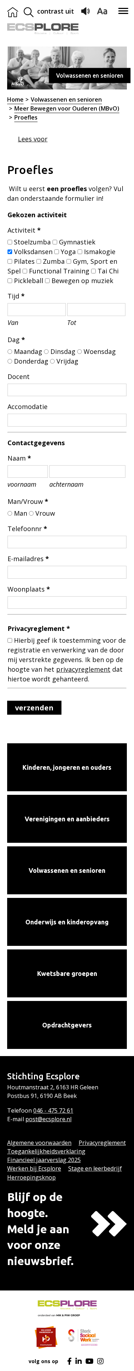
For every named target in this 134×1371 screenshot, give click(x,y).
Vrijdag (67, 361)
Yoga (68, 251)
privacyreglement (83, 669)
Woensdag (100, 351)
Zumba (54, 261)
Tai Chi (108, 271)
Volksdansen (33, 251)
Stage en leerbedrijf (95, 1168)
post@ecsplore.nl (48, 1119)
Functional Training (59, 271)
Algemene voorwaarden (39, 1143)
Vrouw (45, 513)
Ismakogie (99, 251)
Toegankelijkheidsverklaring (46, 1151)
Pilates (24, 261)
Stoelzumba (32, 242)
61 (70, 1110)
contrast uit (55, 11)
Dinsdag (62, 351)
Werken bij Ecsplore (34, 1168)
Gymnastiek (77, 242)
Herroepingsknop (31, 1177)
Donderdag (31, 361)
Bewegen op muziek (82, 280)
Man (20, 513)
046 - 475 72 (50, 1110)
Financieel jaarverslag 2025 (44, 1160)
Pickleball (28, 280)
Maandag (28, 351)
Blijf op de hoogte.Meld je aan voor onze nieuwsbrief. (40, 1228)
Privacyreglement (102, 1143)
